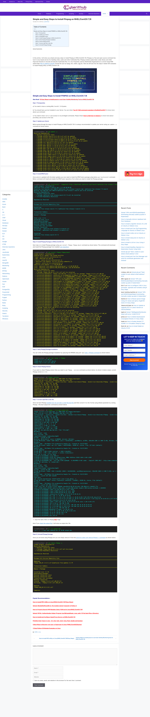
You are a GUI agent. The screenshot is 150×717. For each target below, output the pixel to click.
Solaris (4, 313)
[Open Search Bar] (147, 14)
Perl (3, 284)
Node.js (4, 276)
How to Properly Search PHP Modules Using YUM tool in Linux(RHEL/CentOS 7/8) (58, 609)
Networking (6, 273)
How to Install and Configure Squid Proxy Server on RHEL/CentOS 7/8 (54, 617)
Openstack (5, 279)
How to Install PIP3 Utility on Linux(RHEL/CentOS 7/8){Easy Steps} (53, 602)
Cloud (39, 13)
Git (3, 236)
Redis (4, 303)
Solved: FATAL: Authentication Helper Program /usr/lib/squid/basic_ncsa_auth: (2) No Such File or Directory (66, 613)
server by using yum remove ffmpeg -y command (91, 537)
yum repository (64, 247)
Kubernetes (6, 255)
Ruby (4, 305)
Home (4, 1)
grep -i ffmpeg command (92, 352)
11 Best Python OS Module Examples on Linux (47, 628)
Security (4, 311)
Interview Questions (94, 13)
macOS (4, 260)
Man (55, 519)
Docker (4, 228)
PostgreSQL (6, 289)
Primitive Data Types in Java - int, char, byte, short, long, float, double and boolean (58, 621)
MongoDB (5, 263)
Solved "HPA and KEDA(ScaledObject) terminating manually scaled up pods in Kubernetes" (133, 214)
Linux (39, 632)
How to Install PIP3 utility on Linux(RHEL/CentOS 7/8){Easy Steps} (56, 638)
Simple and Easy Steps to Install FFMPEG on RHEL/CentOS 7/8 (50, 31)
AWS (3, 201)
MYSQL (4, 271)
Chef (3, 217)
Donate (48, 1)
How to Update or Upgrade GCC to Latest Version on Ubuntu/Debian (133, 307)
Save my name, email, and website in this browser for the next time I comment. (57, 680)
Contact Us (12, 1)
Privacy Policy (29, 1)
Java (3, 249)
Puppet (4, 297)
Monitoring (5, 265)
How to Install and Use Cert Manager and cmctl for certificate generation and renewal (134, 258)
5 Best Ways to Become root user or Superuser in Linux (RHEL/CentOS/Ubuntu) (57, 624)
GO (3, 239)
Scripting (71, 13)
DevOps (81, 13)
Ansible (4, 199)
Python (4, 300)
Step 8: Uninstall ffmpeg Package (43, 45)
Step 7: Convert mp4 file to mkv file (43, 43)
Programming (60, 13)
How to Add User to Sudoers (92, 115)
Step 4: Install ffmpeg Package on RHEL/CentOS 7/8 (48, 38)
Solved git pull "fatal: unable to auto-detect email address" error (133, 274)
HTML (4, 244)
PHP (3, 287)
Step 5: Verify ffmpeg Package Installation (45, 39)
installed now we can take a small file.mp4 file (60, 403)
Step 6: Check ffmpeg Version (42, 41)
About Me (20, 1)
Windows (5, 319)
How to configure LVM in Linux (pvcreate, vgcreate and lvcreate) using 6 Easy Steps (134, 287)
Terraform (5, 316)
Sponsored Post (39, 1)
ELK (3, 233)
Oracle (4, 281)
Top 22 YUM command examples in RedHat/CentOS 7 (89, 110)
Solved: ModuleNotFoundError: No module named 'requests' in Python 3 (55, 606)
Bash (3, 207)
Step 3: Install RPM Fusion (41, 36)
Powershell (5, 292)
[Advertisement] (75, 713)
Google (4, 241)
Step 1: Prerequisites (40, 33)
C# (3, 212)
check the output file (46, 523)
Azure (4, 204)
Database (48, 13)
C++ (3, 215)
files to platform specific (47, 63)
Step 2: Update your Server (42, 34)
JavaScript (5, 252)
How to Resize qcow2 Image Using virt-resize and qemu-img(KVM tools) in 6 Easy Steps (133, 301)
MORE (104, 13)
